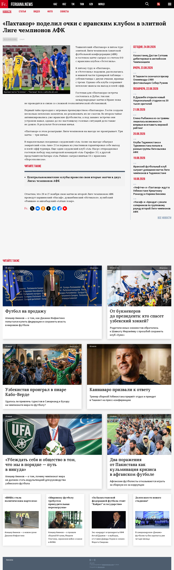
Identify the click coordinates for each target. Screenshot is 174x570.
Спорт (22, 39)
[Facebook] (59, 208)
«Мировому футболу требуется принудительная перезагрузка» (61, 502)
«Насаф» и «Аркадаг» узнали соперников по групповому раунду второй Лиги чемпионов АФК (151, 206)
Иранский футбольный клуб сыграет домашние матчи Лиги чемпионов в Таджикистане (151, 170)
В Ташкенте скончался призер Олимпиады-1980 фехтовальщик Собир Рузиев (151, 79)
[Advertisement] (87, 239)
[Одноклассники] (43, 208)
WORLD (101, 4)
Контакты (9, 560)
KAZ (55, 4)
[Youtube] (65, 208)
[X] (32, 208)
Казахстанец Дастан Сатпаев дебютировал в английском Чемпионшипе (150, 59)
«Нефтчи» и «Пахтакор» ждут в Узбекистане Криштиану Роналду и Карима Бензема (151, 191)
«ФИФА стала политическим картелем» (21, 499)
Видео (37, 11)
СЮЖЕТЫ (64, 11)
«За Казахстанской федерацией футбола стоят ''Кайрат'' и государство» (108, 501)
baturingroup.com (108, 564)
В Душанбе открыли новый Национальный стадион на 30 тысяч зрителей (150, 100)
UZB (91, 4)
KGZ (64, 4)
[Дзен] (48, 208)
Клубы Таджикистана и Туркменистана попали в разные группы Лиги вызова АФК (149, 147)
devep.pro (101, 567)
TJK (73, 4)
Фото (50, 11)
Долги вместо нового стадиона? (148, 499)
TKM (82, 4)
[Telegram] (54, 208)
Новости (7, 11)
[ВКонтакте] (37, 208)
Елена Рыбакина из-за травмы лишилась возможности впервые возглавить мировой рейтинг (151, 123)
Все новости (164, 218)
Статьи (22, 11)
